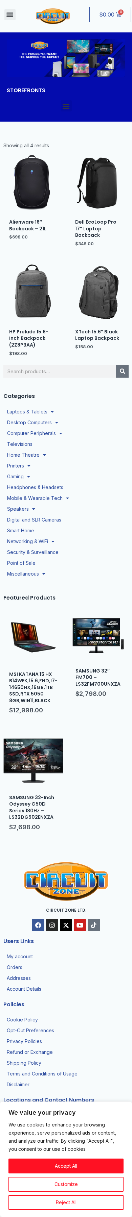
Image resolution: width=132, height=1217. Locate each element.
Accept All (66, 1166)
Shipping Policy (24, 1063)
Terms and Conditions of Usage (42, 1073)
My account (20, 956)
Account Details (24, 989)
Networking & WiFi (27, 541)
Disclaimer (18, 1084)
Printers (15, 465)
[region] (66, 1159)
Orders (14, 967)
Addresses (19, 978)
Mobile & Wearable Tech (35, 498)
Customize (66, 1184)
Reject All (66, 1202)
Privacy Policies (24, 1041)
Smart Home (20, 530)
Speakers (18, 509)
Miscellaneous (23, 574)
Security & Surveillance (33, 552)
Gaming (15, 476)
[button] (10, 14)
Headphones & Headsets (35, 487)
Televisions (19, 444)
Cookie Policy (22, 1019)
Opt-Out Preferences (30, 1030)
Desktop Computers (29, 422)
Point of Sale (21, 563)
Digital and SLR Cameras (34, 520)
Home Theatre (23, 455)
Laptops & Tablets (27, 411)
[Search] (122, 371)
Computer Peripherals (31, 433)
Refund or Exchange (30, 1052)
